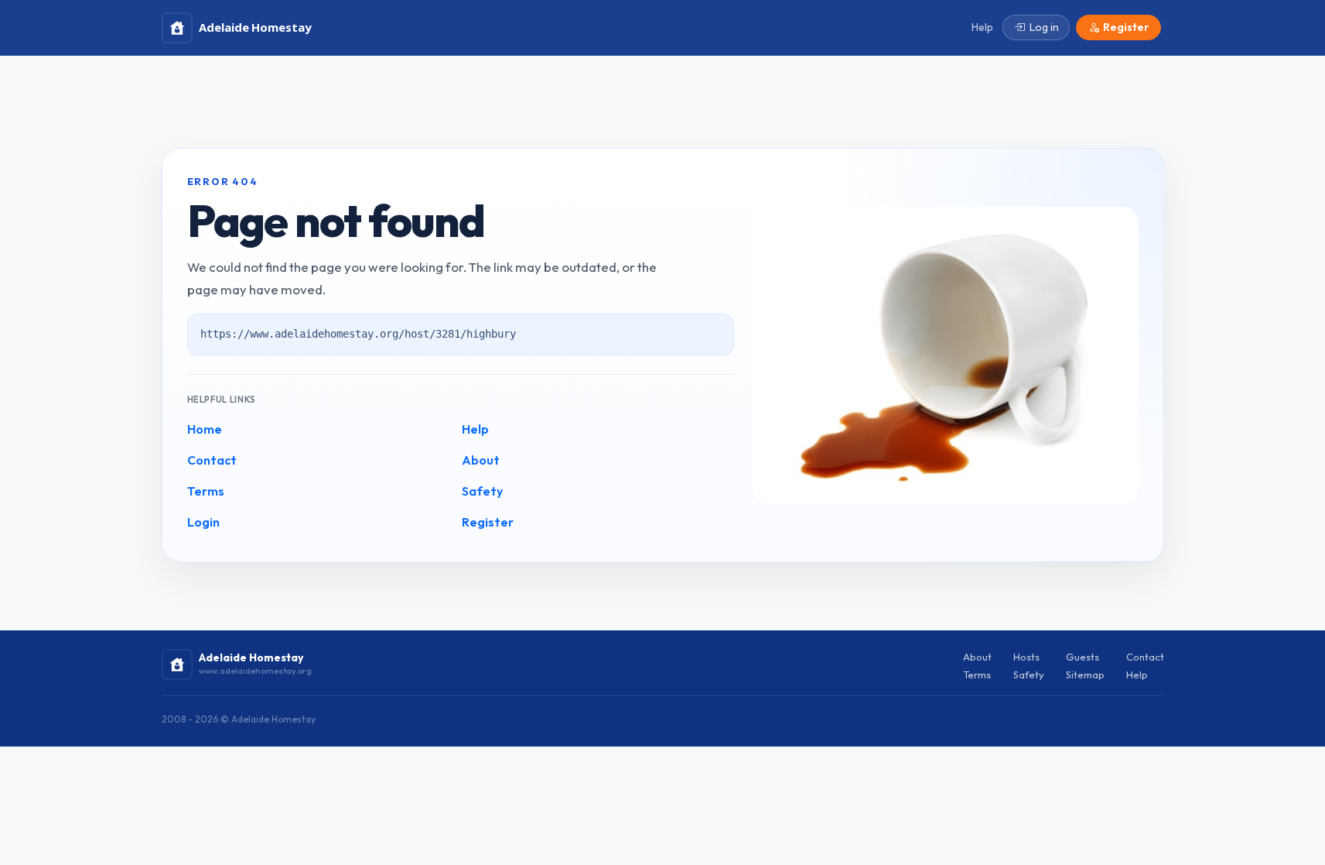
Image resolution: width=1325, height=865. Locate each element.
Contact (212, 460)
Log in (1044, 27)
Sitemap (1085, 674)
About (481, 460)
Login (203, 522)
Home (204, 429)
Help (475, 429)
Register (488, 522)
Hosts (1026, 656)
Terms (205, 491)
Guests (1082, 656)
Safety (482, 491)
